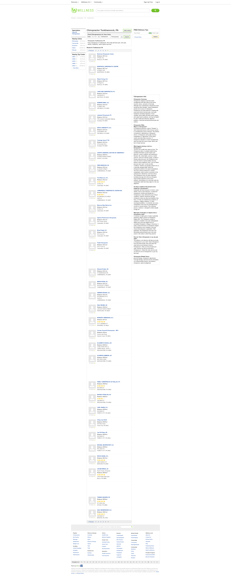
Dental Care (91, 550)
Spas (89, 546)
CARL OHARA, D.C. (102, 407)
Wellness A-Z (85, 2)
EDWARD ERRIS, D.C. (103, 102)
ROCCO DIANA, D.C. (102, 456)
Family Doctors (120, 542)
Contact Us (148, 537)
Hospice (104, 546)
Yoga (89, 548)
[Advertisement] (104, 24)
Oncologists (119, 548)
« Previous (91, 50)
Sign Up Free (148, 2)
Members (133, 549)
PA (85, 18)
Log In (158, 2)
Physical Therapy (92, 541)
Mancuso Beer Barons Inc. (104, 205)
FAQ (147, 543)
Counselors (134, 542)
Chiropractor (80, 18)
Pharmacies (76, 552)
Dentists (89, 553)
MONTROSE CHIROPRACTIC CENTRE (107, 66)
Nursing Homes (106, 548)
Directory (74, 2)
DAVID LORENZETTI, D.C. (104, 127)
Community (98, 2)
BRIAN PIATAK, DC (102, 281)
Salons (89, 543)
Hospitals (75, 550)
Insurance (104, 551)
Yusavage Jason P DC (103, 140)
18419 (73, 61)
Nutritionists (76, 541)
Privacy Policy (137, 37)
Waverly (74, 50)
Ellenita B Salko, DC (102, 269)
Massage (75, 539)
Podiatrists (119, 552)
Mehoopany (75, 41)
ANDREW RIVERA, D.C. (103, 292)
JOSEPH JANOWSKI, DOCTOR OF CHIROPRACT (110, 152)
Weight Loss (76, 543)
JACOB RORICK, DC (102, 469)
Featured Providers (150, 554)
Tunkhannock (90, 18)
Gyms (89, 539)
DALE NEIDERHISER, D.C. (104, 510)
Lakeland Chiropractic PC (104, 115)
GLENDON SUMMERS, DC (104, 355)
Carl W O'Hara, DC (102, 432)
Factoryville (75, 43)
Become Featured (150, 557)
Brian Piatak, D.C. (102, 230)
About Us (148, 535)
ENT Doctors (120, 539)
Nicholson (74, 45)
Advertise (148, 541)
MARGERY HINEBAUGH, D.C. (105, 317)
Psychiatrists (134, 535)
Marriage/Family (135, 544)
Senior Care (105, 540)
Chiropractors (76, 535)
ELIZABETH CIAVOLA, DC (104, 343)
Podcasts (133, 555)
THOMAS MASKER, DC (103, 497)
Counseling (134, 540)
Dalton (74, 47)
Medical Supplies (106, 537)
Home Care (105, 544)
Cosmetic (90, 535)
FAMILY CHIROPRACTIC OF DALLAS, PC (108, 382)
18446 (73, 63)
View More (76, 68)
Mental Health (134, 533)
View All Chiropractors (76, 33)
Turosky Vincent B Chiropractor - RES (107, 330)
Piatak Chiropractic (102, 242)
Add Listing (127, 30)
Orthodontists (91, 555)
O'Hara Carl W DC (102, 420)
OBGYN (118, 546)
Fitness (89, 537)
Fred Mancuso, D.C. (102, 178)
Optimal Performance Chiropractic (106, 217)
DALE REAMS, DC (102, 305)
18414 (73, 65)
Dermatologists (120, 537)
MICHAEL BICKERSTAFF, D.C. (105, 445)
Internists (119, 544)
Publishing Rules (150, 546)
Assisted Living (105, 542)
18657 (73, 56)
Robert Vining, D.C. (102, 79)
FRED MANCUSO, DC (103, 165)
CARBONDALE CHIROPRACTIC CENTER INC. (109, 190)
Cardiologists (120, 535)
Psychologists (134, 537)
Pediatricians (120, 550)
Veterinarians (76, 554)
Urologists (119, 557)
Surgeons (119, 555)
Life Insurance (105, 555)
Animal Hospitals (77, 548)
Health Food (105, 535)
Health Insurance (106, 553)
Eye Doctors (76, 537)
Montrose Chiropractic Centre (105, 54)
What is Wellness (150, 548)
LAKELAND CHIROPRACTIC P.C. (106, 91)
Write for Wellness (150, 550)
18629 (73, 59)
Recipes (133, 557)
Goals (132, 553)
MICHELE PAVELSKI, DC (104, 394)
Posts (132, 551)
